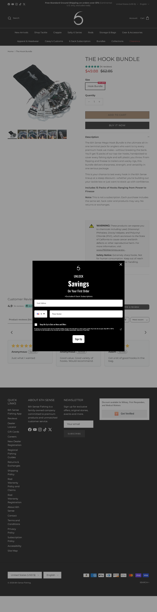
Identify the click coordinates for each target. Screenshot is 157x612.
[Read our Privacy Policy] (121, 329)
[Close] (120, 264)
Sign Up (78, 339)
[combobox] (40, 313)
